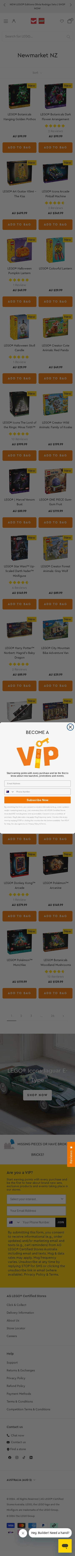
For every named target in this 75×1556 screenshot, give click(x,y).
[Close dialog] (70, 727)
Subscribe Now (37, 800)
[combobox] (10, 792)
